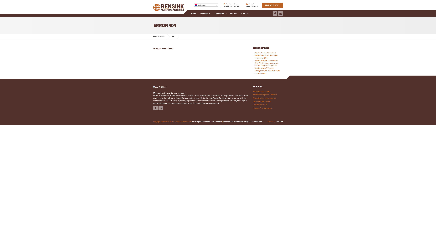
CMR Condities (216, 122)
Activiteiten (219, 13)
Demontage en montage (262, 101)
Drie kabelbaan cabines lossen (265, 53)
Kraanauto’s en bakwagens (262, 108)
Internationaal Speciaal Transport (265, 95)
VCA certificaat (256, 122)
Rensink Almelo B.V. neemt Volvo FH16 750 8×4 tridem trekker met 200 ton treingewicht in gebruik (266, 63)
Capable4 (279, 122)
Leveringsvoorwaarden (201, 122)
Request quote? (272, 5)
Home (193, 13)
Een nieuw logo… (260, 73)
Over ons (233, 13)
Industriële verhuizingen (261, 91)
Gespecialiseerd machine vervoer (265, 98)
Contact (244, 13)
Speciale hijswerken (260, 105)
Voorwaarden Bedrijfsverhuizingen (236, 122)
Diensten (204, 13)
